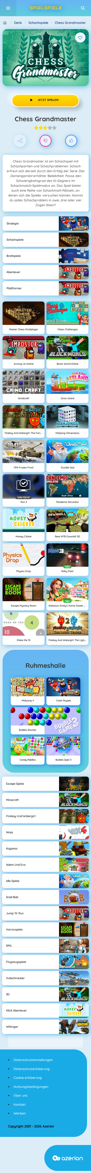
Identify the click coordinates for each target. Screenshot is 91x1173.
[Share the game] (20, 141)
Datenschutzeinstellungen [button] (33, 1060)
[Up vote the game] (71, 141)
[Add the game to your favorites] (80, 37)
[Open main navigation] (8, 8)
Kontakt (20, 1104)
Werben (20, 1113)
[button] (83, 8)
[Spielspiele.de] (5, 22)
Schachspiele (38, 23)
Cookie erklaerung (28, 1078)
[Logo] (45, 8)
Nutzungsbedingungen (31, 1087)
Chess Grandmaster (70, 23)
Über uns (21, 1095)
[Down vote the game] (45, 141)
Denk (18, 23)
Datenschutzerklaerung (32, 1069)
